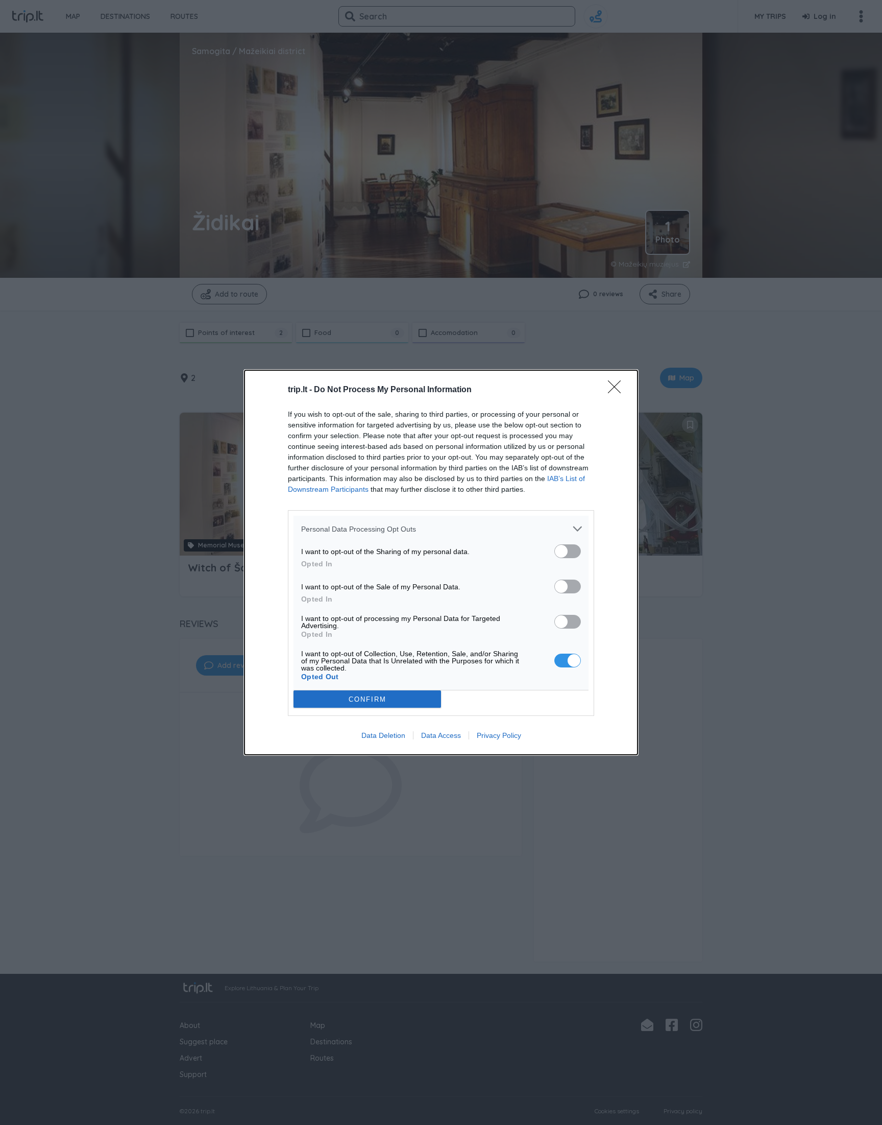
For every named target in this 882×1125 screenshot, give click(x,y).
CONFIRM (367, 699)
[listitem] (441, 528)
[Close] (617, 390)
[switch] (567, 551)
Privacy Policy (499, 735)
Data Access (441, 735)
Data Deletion (383, 735)
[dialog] (441, 562)
